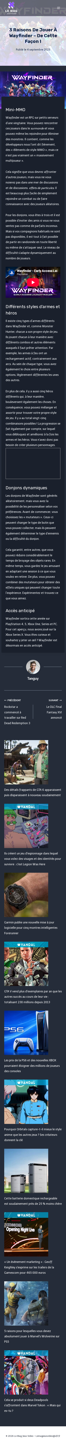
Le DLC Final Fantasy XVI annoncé (54, 709)
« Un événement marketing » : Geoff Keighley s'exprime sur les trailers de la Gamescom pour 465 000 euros (29, 1267)
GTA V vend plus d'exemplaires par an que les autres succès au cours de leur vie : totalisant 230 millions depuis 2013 (33, 997)
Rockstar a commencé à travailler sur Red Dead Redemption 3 (17, 712)
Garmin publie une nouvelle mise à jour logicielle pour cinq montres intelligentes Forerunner (30, 928)
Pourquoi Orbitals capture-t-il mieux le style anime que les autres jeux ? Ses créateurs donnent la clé (33, 1135)
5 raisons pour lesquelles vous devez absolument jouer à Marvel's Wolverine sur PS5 (31, 1336)
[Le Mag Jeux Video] (11, 8)
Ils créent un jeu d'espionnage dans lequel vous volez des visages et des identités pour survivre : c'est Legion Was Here (32, 859)
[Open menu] (58, 8)
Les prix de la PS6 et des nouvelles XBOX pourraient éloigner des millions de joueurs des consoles (32, 1066)
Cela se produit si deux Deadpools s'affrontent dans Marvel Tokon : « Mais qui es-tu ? (32, 1405)
